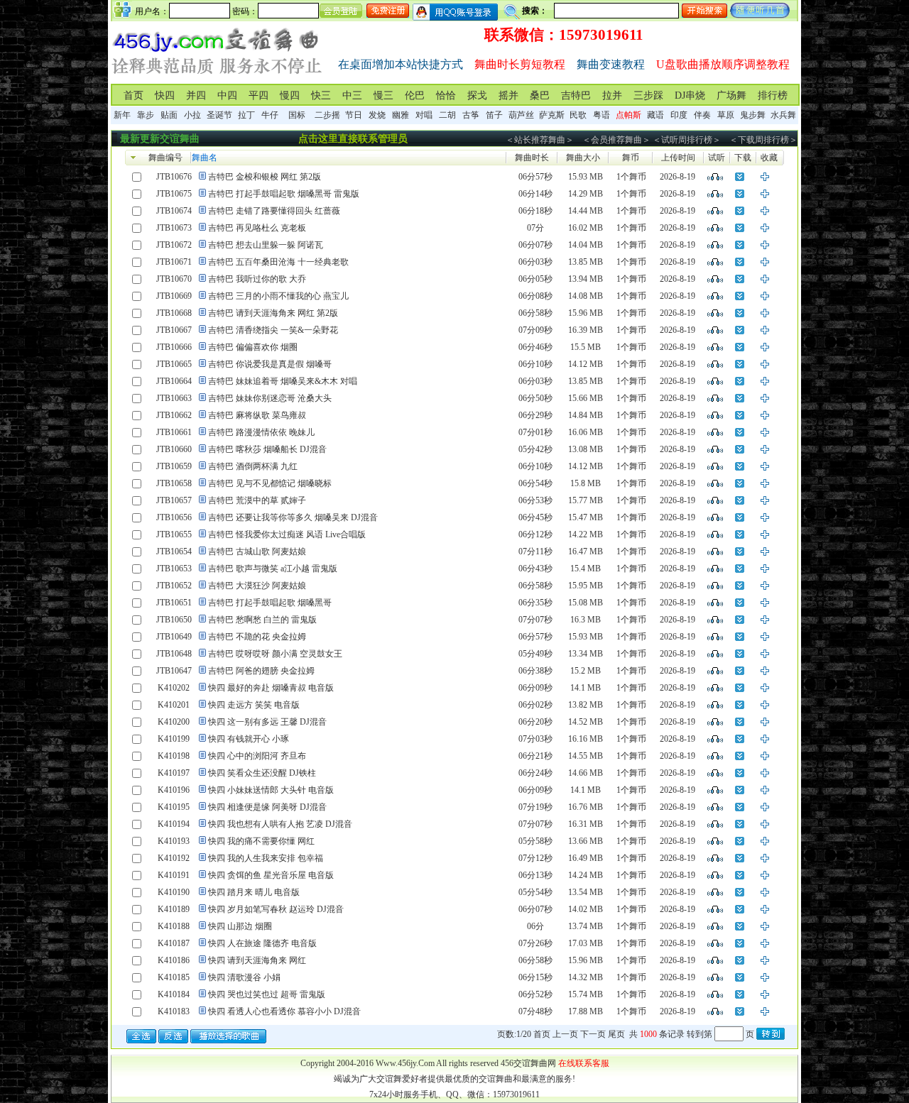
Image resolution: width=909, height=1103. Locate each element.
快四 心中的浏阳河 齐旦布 (257, 756)
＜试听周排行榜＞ (687, 140)
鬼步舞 (753, 115)
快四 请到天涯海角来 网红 (257, 960)
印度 (678, 115)
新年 (122, 115)
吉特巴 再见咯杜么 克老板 (257, 228)
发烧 (377, 115)
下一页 (593, 1034)
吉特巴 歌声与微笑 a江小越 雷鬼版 (272, 569)
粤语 (601, 115)
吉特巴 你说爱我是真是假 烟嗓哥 (270, 364)
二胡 (447, 115)
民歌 (578, 115)
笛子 (494, 115)
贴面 (169, 115)
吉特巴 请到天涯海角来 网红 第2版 (273, 313)
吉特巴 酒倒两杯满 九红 (253, 466)
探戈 (477, 95)
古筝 (470, 115)
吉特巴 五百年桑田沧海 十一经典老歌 (278, 262)
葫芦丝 (521, 115)
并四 (196, 95)
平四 (258, 95)
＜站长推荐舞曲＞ (540, 140)
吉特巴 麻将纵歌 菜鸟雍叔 (257, 415)
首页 (133, 95)
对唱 (423, 115)
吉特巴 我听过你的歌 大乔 (257, 279)
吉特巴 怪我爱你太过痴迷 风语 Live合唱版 (287, 534)
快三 (321, 95)
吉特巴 (576, 95)
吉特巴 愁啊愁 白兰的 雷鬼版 (262, 620)
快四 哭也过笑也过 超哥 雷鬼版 (266, 994)
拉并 (612, 95)
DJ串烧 (690, 95)
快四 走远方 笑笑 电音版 (254, 705)
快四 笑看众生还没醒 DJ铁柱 (262, 773)
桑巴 (540, 95)
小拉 (192, 115)
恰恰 (446, 95)
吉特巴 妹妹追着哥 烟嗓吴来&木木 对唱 (282, 381)
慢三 (383, 95)
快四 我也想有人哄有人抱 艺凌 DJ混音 (280, 824)
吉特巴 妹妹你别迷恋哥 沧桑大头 (270, 398)
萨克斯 (552, 115)
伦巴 (415, 95)
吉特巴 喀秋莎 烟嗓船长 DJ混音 (267, 449)
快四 (165, 95)
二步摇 (327, 115)
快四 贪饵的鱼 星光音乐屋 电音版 (271, 875)
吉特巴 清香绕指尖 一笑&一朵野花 (273, 330)
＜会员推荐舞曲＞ (616, 140)
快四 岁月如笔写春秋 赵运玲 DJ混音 (276, 909)
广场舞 (731, 95)
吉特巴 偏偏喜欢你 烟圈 (253, 347)
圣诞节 (219, 115)
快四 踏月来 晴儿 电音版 (254, 892)
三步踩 (648, 95)
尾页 (616, 1034)
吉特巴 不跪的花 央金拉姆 (257, 637)
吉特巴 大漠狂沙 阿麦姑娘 (257, 586)
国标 (296, 115)
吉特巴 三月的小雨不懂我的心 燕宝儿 (278, 296)
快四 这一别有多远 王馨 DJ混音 (267, 722)
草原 (725, 115)
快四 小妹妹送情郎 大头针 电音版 (271, 790)
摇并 (508, 95)
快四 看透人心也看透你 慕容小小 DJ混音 (284, 1011)
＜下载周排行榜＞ (763, 140)
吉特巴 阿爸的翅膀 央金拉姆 (261, 671)
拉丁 (246, 115)
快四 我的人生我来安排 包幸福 (265, 858)
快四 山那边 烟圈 (240, 926)
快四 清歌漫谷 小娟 (244, 977)
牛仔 (269, 115)
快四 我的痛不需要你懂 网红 (261, 841)
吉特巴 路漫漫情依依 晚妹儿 (261, 432)
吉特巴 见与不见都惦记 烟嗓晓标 (270, 483)
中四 (227, 95)
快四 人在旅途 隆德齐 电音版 (262, 943)
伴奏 (702, 115)
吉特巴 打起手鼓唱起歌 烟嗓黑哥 (270, 603)
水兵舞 (783, 115)
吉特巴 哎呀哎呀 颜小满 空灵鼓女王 (275, 654)
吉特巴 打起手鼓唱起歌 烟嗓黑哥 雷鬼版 (283, 194)
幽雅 (400, 115)
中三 (352, 95)
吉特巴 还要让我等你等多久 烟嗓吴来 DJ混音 (293, 517)
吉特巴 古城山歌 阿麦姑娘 (257, 551)
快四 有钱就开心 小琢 (248, 739)
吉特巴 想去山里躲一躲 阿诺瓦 (265, 245)
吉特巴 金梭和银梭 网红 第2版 (264, 177)
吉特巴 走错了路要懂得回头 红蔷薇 (274, 211)
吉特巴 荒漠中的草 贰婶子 (257, 500)
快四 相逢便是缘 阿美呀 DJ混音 (267, 807)
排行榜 (773, 95)
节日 (353, 115)
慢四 (290, 95)
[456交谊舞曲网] (217, 77)
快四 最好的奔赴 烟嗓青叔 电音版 (271, 688)
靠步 (145, 115)
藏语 (655, 115)
